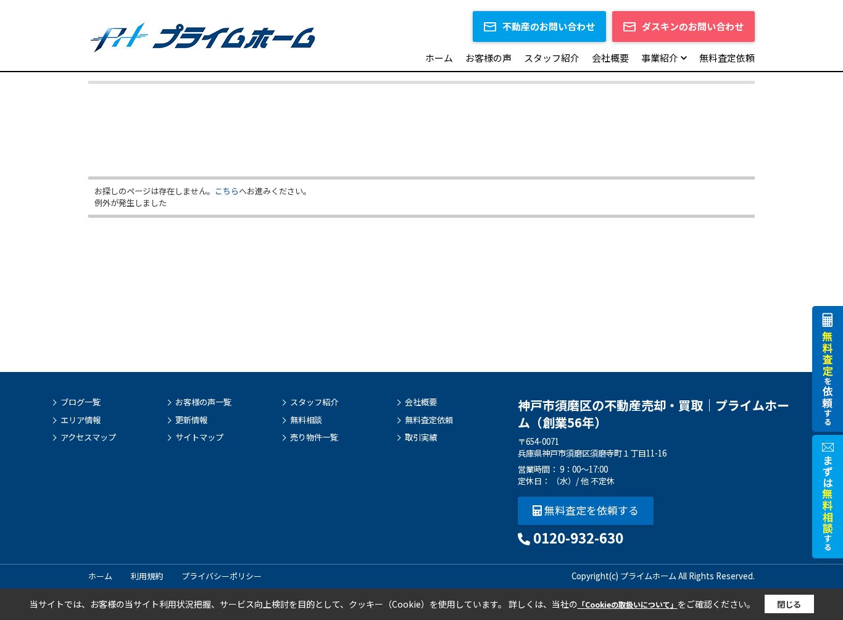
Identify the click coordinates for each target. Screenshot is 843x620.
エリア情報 (80, 420)
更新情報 (191, 420)
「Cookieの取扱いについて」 (628, 604)
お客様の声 (488, 57)
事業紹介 (659, 57)
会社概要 (610, 57)
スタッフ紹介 (551, 57)
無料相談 (306, 420)
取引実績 (421, 437)
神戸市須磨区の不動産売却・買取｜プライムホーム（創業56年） (653, 413)
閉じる (789, 604)
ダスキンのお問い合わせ (693, 26)
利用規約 (147, 576)
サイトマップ (199, 437)
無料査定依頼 (727, 57)
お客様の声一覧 (203, 402)
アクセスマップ (88, 437)
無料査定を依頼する (590, 510)
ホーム (439, 57)
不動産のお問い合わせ (548, 26)
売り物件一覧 (314, 437)
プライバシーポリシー (221, 576)
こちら (227, 191)
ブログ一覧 (80, 402)
